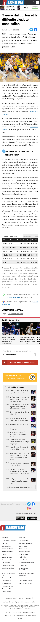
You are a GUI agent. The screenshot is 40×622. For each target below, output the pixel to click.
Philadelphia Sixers (8, 560)
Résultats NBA (6, 580)
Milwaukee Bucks (7, 551)
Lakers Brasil (23, 578)
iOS (20, 518)
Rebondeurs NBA (7, 586)
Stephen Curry (23, 554)
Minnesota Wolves (8, 549)
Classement (21, 378)
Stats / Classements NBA (8, 574)
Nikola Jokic (23, 549)
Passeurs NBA (6, 589)
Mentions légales (8, 602)
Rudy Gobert (23, 557)
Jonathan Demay (12, 309)
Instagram (29, 508)
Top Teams (5, 538)
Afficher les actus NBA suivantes (18, 487)
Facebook (36, 30)
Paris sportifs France (25, 580)
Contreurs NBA (6, 591)
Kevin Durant (23, 560)
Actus (7, 378)
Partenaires (28, 598)
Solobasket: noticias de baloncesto (26, 574)
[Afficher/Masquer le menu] (37, 2)
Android (32, 518)
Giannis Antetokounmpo (26, 562)
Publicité (20, 598)
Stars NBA (22, 538)
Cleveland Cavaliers (8, 568)
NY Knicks (5, 554)
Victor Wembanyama (25, 543)
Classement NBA (7, 578)
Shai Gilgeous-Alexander (23, 569)
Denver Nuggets (7, 557)
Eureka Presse (30, 612)
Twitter (31, 30)
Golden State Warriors (9, 540)
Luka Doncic (23, 546)
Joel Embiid (23, 565)
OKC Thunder (6, 562)
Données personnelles (29, 602)
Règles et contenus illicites (23, 351)
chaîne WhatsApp (13, 297)
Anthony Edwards (24, 551)
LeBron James (23, 540)
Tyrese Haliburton (16, 314)
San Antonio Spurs (8, 565)
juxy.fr (20, 618)
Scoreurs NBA (6, 583)
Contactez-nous (11, 598)
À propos (17, 602)
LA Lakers (5, 543)
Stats (13, 378)
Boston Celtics (6, 546)
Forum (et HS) (7, 351)
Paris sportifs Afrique (25, 583)
